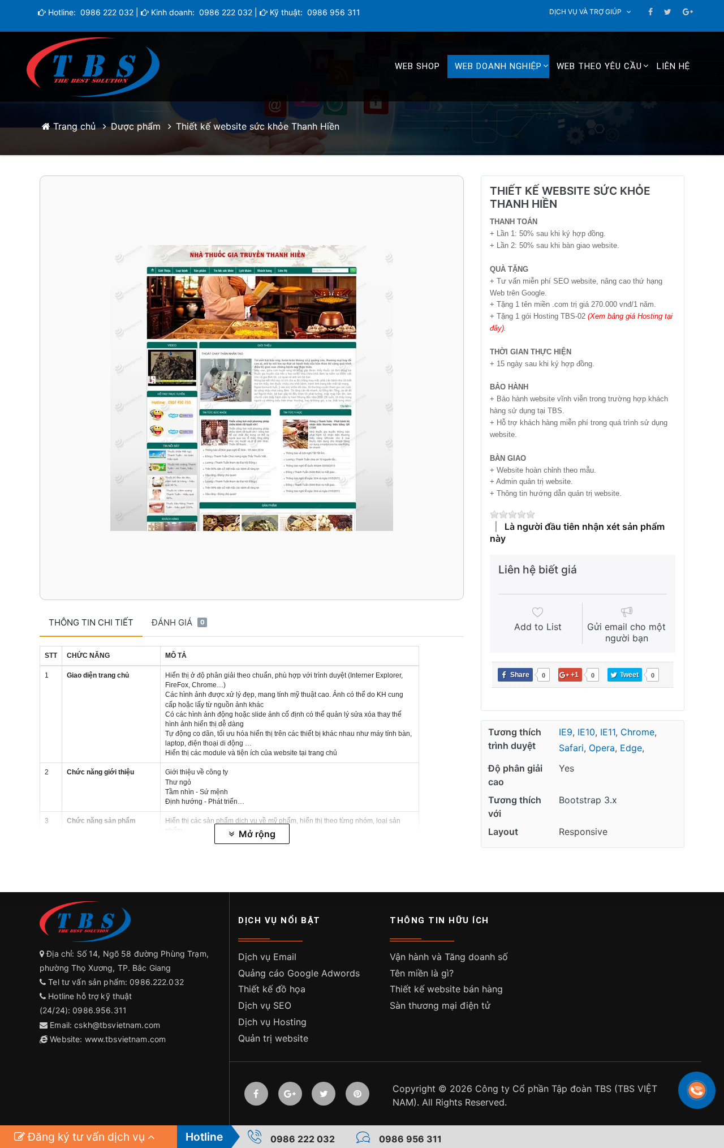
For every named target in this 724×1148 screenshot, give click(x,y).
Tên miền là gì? (422, 973)
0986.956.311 (100, 1010)
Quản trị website (273, 1038)
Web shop (417, 66)
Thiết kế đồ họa (271, 989)
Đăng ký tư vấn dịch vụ (86, 1136)
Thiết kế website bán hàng (446, 989)
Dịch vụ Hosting (272, 1021)
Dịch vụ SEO (264, 1005)
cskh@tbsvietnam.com (117, 1025)
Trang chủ (73, 126)
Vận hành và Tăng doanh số (449, 956)
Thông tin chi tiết (91, 622)
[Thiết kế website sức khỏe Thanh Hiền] (251, 387)
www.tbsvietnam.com (125, 1039)
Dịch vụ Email (267, 956)
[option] (251, 387)
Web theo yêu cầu (599, 66)
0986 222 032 (105, 12)
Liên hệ (673, 66)
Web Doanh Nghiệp (498, 66)
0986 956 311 (332, 12)
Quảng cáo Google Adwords (299, 973)
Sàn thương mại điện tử (440, 1005)
